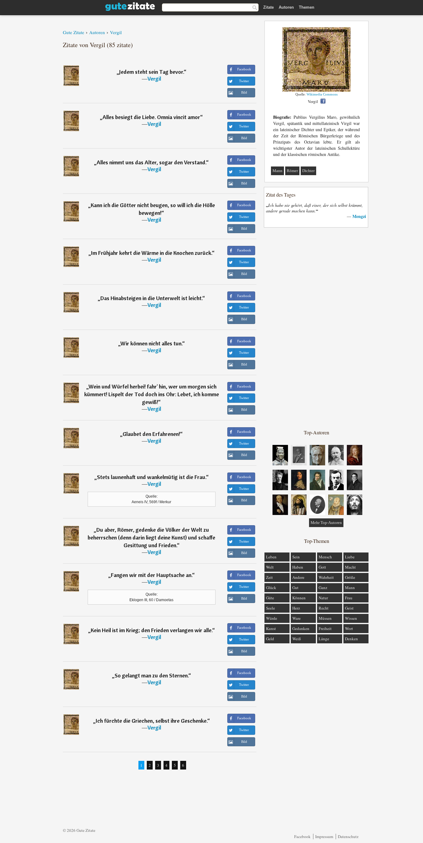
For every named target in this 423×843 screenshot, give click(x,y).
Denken (351, 638)
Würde (271, 618)
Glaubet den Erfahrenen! (151, 433)
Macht (350, 567)
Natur (323, 598)
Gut (295, 587)
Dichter (308, 170)
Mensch (325, 557)
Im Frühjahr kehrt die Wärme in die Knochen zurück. (151, 252)
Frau (348, 598)
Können (299, 598)
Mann (277, 170)
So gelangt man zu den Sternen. (151, 675)
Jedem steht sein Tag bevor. (151, 71)
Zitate (268, 7)
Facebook (302, 836)
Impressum (324, 836)
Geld (270, 638)
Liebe (350, 557)
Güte (270, 598)
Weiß (296, 638)
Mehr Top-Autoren (326, 522)
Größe (350, 577)
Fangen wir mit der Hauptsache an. (151, 575)
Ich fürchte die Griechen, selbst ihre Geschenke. (151, 720)
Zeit (269, 577)
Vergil (154, 78)
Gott (322, 567)
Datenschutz (348, 836)
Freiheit (325, 628)
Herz (296, 608)
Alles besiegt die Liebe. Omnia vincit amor (151, 117)
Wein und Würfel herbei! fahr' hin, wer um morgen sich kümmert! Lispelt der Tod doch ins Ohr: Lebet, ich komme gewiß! (151, 394)
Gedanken (300, 628)
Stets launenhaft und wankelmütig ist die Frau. (151, 477)
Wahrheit (326, 577)
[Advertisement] (316, 328)
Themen (306, 7)
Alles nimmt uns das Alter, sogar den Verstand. (151, 162)
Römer (292, 170)
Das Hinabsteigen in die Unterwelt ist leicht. (151, 298)
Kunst (271, 628)
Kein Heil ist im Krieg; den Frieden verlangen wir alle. (151, 630)
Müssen (325, 618)
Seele (270, 608)
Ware (296, 618)
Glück (271, 587)
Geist (349, 608)
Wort (349, 628)
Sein (296, 557)
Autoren (286, 7)
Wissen (351, 618)
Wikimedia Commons (322, 94)
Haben (297, 567)
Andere (298, 577)
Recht (324, 608)
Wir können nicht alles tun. (151, 343)
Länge (324, 638)
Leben (271, 557)
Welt (270, 567)
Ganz (323, 587)
